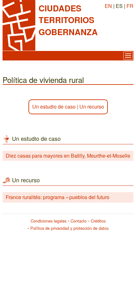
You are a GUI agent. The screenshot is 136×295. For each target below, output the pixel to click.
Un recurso (91, 106)
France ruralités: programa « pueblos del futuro (57, 197)
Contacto (79, 221)
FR (130, 5)
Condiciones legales (48, 221)
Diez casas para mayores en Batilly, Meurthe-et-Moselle (68, 155)
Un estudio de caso (54, 106)
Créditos (98, 221)
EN (108, 5)
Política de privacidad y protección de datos (69, 228)
